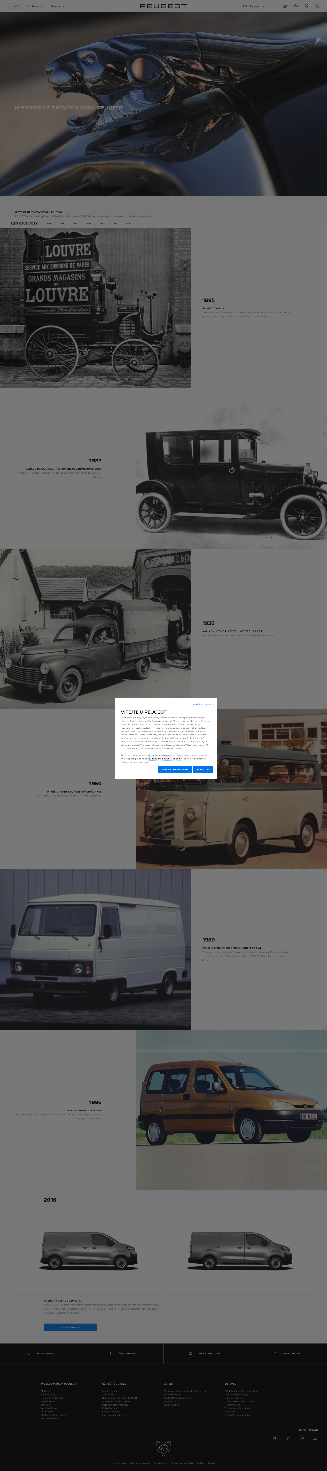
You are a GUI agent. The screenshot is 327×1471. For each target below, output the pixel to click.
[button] (203, 704)
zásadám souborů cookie (165, 758)
